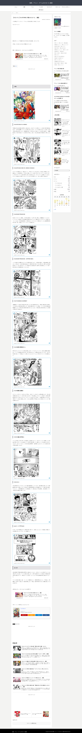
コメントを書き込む (31, 723)
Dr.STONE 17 (23, 608)
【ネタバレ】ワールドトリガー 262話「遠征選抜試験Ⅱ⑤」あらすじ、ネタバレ (66, 123)
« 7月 (55, 209)
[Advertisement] (32, 32)
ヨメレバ (24, 611)
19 (59, 203)
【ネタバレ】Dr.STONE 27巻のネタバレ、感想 (65, 161)
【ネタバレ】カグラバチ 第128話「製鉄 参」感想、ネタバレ (66, 142)
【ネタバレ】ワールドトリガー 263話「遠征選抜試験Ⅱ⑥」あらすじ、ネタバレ (66, 133)
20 (61, 203)
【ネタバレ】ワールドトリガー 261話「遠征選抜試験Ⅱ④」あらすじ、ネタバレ (66, 152)
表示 (16, 66)
